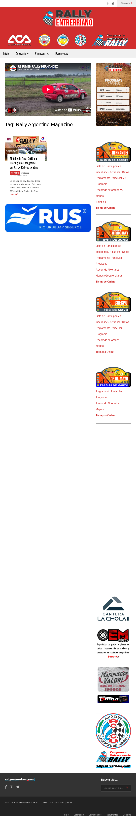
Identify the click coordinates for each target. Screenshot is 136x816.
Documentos (61, 53)
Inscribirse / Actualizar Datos (112, 172)
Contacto (127, 815)
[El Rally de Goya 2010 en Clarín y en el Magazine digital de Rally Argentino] (26, 148)
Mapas (100, 196)
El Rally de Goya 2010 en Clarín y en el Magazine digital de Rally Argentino (24, 162)
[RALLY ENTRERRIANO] (68, 20)
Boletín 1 (101, 202)
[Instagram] (113, 3)
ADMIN (69, 803)
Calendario (21, 53)
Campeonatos (42, 53)
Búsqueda (126, 3)
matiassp (25, 173)
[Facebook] (108, 3)
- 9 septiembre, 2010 (18, 176)
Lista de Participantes (108, 166)
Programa (101, 184)
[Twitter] (18, 787)
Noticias (15, 173)
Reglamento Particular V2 (111, 178)
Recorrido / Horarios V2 (109, 190)
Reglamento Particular (109, 257)
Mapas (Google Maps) (109, 275)
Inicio (6, 53)
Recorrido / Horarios (107, 269)
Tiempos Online (105, 207)
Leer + (13, 194)
